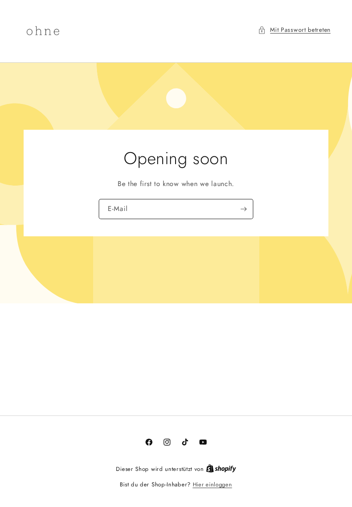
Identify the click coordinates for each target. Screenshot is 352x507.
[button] (294, 29)
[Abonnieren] (243, 209)
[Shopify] (221, 469)
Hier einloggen (212, 484)
